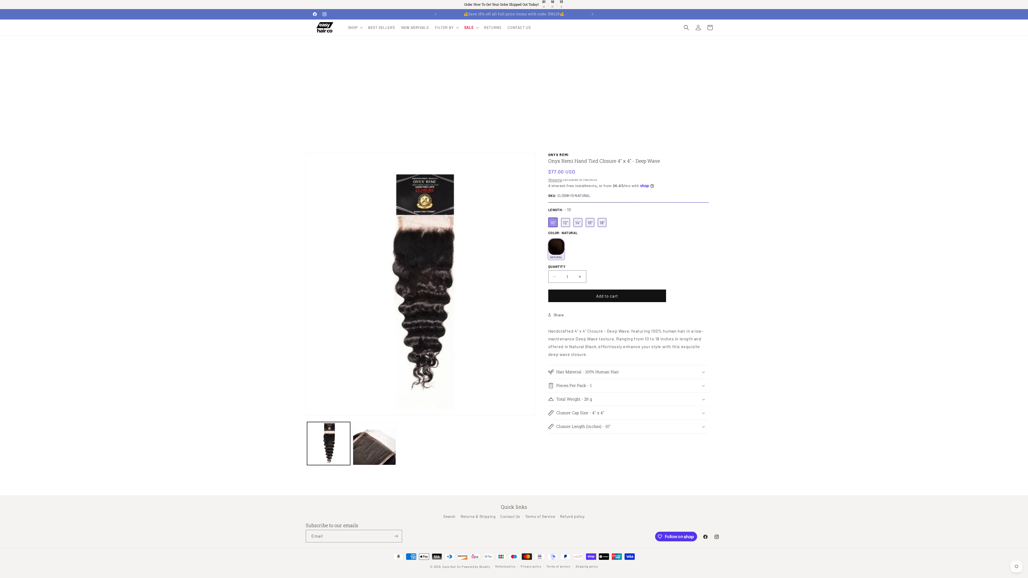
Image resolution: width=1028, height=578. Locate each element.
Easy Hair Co (452, 566)
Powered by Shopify (476, 566)
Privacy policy (531, 566)
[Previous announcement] (435, 14)
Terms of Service (540, 516)
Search (449, 516)
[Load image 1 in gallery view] (328, 443)
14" (577, 222)
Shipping (555, 179)
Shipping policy (587, 566)
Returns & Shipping (478, 516)
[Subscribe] (396, 536)
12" (565, 222)
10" (552, 222)
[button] (355, 27)
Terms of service (558, 566)
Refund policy (572, 516)
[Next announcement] (592, 14)
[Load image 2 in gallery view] (374, 443)
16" (590, 222)
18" (602, 222)
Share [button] (559, 315)
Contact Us (510, 516)
